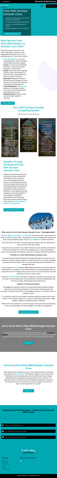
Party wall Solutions (14, 277)
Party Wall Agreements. (11, 59)
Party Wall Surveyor (34, 326)
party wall (23, 86)
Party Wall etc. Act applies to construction (17, 235)
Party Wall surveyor (32, 365)
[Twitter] (21, 461)
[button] (42, 6)
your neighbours (35, 239)
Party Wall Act (19, 374)
